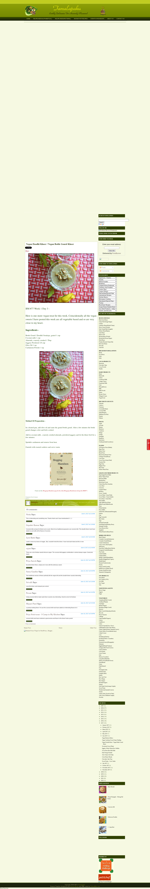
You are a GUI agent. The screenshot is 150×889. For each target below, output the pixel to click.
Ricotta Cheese (102, 394)
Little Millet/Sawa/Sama (105, 502)
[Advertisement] (60, 227)
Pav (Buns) (101, 354)
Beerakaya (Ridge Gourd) (105, 607)
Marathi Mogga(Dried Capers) (106, 559)
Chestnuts (101, 407)
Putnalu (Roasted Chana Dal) (106, 342)
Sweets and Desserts (37, 504)
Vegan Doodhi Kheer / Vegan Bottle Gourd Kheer (50, 244)
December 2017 (106, 770)
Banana (101, 427)
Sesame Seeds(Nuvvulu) (105, 570)
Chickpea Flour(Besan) (104, 456)
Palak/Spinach (102, 666)
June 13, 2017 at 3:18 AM (88, 581)
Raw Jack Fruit (102, 677)
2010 (102, 708)
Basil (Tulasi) (102, 537)
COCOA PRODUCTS (105, 361)
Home (28, 18)
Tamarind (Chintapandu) (105, 572)
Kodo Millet (102, 500)
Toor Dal (101, 345)
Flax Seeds (101, 552)
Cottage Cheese (102, 381)
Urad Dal (101, 347)
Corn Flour (101, 458)
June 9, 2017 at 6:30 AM (88, 537)
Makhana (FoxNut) (103, 414)
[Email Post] (56, 504)
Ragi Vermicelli (102, 517)
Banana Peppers (103, 605)
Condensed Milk (103, 379)
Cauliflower (102, 622)
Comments (105, 271)
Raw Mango (102, 679)
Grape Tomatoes (103, 649)
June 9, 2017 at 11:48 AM (88, 547)
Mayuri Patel (31, 603)
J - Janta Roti (111, 827)
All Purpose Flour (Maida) (105, 447)
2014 (102, 716)
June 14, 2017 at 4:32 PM (88, 592)
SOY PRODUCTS (104, 575)
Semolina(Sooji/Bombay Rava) (106, 524)
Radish (100, 675)
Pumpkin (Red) (102, 673)
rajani (28, 548)
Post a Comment (31, 624)
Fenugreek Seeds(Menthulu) (106, 550)
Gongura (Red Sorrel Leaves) (106, 647)
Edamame (101, 644)
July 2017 (104, 763)
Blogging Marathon (64, 502)
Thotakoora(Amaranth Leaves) (106, 690)
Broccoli (101, 613)
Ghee (100, 385)
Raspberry (101, 438)
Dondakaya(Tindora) (104, 636)
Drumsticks (102, 640)
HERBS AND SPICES (105, 535)
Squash (101, 684)
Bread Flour (102, 453)
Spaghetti (101, 530)
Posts (103, 267)
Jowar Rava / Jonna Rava (105, 498)
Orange (101, 434)
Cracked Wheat (102, 489)
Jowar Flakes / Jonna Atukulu (106, 497)
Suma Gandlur (32, 571)
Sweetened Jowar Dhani (108, 746)
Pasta (100, 506)
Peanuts (101, 416)
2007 (102, 706)
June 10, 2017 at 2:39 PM (88, 560)
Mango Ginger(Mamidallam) (106, 557)
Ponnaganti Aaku (103, 669)
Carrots (101, 620)
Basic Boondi (111, 787)
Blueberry (101, 429)
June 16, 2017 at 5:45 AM (88, 603)
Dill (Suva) (101, 546)
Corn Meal (101, 486)
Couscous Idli (111, 807)
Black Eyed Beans (103, 320)
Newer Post (27, 628)
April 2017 (105, 731)
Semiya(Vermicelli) (103, 522)
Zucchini (101, 697)
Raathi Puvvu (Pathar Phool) (106, 568)
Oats (100, 515)
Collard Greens (102, 633)
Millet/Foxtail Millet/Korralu (106, 504)
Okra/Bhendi (102, 662)
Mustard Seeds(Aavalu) (105, 563)
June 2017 (104, 736)
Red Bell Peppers (103, 682)
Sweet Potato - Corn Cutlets (109, 761)
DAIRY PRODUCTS (104, 372)
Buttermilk (101, 376)
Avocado (101, 425)
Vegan (45, 504)
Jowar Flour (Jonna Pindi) (105, 460)
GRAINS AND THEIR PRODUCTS (108, 473)
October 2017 (105, 765)
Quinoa (101, 513)
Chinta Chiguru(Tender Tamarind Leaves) (109, 629)
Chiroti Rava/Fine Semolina (105, 484)
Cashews (101, 405)
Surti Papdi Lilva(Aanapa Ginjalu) (107, 686)
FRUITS (101, 421)
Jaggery (101, 592)
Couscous (101, 487)
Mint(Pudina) (102, 561)
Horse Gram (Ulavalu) (104, 327)
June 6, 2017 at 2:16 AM (88, 513)
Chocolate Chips (103, 365)
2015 (102, 718)
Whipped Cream (103, 396)
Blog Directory (4, 888)
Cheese (100, 377)
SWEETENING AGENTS (106, 588)
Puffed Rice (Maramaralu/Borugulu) (108, 511)
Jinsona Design (74, 886)
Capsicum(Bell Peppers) (105, 618)
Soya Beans (102, 577)
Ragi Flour (101, 464)
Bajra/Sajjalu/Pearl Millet (105, 475)
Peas (100, 668)
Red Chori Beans (103, 343)
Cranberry (101, 431)
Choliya (101, 323)
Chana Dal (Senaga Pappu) (105, 321)
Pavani (29, 593)
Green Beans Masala (107, 757)
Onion (100, 664)
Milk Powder (102, 390)
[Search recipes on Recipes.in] (105, 881)
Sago (100, 520)
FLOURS (101, 445)
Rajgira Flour (102, 465)
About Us (110, 18)
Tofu (100, 585)
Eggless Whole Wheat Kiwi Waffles (110, 748)
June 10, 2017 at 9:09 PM (88, 571)
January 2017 (105, 725)
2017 (102, 723)
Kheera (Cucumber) (104, 657)
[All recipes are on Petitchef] (104, 880)
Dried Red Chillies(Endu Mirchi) (107, 548)
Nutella (100, 369)
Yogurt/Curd (102, 398)
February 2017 (106, 727)
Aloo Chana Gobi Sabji (107, 755)
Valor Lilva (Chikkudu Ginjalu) (106, 695)
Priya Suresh (31, 560)
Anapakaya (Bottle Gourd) (50, 502)
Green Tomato (102, 653)
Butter (100, 374)
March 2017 (105, 729)
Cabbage (101, 616)
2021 (102, 778)
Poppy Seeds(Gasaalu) (104, 566)
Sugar (100, 594)
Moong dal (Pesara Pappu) (105, 338)
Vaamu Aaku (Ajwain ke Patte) (106, 693)
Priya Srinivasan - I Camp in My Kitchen (43, 614)
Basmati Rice (102, 480)
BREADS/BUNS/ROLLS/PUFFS (107, 351)
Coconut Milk (74, 502)
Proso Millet (102, 509)
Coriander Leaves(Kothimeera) (106, 539)
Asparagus (101, 603)
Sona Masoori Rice (103, 528)
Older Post (93, 628)
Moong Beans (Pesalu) (104, 336)
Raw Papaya (102, 680)
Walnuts (101, 418)
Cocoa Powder (102, 367)
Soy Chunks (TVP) (103, 579)
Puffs (100, 356)
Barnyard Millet (103, 478)
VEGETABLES (103, 598)
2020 (102, 776)
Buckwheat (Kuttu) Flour (105, 454)
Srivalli (29, 582)
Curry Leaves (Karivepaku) (105, 544)
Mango (100, 432)
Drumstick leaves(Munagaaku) (106, 642)
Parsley (101, 564)
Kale (100, 655)
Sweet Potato (102, 688)
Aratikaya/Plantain (103, 602)
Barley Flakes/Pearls (104, 476)
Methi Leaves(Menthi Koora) (106, 660)
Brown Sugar (102, 590)
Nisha (28, 514)
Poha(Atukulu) (102, 508)
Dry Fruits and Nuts (84, 502)
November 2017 (106, 767)
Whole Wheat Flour (103, 469)
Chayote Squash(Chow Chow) (106, 625)
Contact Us (120, 18)
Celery (100, 624)
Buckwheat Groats (103, 482)
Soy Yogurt (102, 583)
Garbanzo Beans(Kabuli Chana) (106, 325)
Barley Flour (102, 451)
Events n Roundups (97, 18)
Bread (100, 352)
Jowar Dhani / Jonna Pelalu (105, 495)
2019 (102, 774)
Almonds (40, 502)
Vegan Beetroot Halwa (107, 738)
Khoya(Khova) (102, 387)
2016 (102, 721)
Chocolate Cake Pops (107, 759)
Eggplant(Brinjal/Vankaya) (105, 646)
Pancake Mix (102, 462)
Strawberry (101, 440)
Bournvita (101, 363)
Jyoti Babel (30, 537)
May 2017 (104, 733)
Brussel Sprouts (103, 614)
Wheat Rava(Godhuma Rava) (106, 531)
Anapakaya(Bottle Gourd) (105, 600)
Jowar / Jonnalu (103, 493)
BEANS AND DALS (104, 318)
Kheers (93, 502)
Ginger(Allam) (102, 555)
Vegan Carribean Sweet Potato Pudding (111, 740)
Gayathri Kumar (32, 525)
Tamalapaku (76, 7)
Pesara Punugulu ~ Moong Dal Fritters (115, 797)
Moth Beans (102, 340)
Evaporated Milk (103, 383)
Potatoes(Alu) (102, 671)
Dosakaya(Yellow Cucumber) (106, 638)
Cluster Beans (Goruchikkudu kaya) (107, 631)
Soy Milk (101, 581)
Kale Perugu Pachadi (107, 752)
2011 (102, 710)
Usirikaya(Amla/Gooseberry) (106, 442)
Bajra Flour (101, 449)
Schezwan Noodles (112, 817)
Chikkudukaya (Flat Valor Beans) (107, 627)
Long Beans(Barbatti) (104, 658)
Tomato (101, 691)
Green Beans (102, 651)
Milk (100, 388)
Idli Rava (101, 491)
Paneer (100, 392)
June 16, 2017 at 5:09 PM (88, 613)
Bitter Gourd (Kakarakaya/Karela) (107, 611)
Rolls (100, 358)
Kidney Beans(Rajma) (104, 331)
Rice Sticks (101, 519)
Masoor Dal (102, 334)
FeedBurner (116, 253)
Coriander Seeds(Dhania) (105, 541)
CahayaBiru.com (95, 886)
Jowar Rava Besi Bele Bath (108, 750)
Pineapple (101, 436)
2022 (102, 780)
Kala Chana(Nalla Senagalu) (106, 329)
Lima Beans (102, 332)
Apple (100, 423)
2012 (102, 712)
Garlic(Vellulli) (102, 553)
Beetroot (101, 609)
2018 (102, 772)
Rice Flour (101, 467)
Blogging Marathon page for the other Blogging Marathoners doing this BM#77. (65, 491)
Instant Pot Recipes (81, 18)
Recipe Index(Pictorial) (63, 18)
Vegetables (51, 504)
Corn (100, 635)
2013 (102, 714)
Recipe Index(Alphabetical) (42, 18)
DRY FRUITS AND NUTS (106, 401)
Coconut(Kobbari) (103, 409)
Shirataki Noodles (103, 526)
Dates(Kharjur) (102, 412)
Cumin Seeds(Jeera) (104, 542)
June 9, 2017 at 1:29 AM (88, 524)
